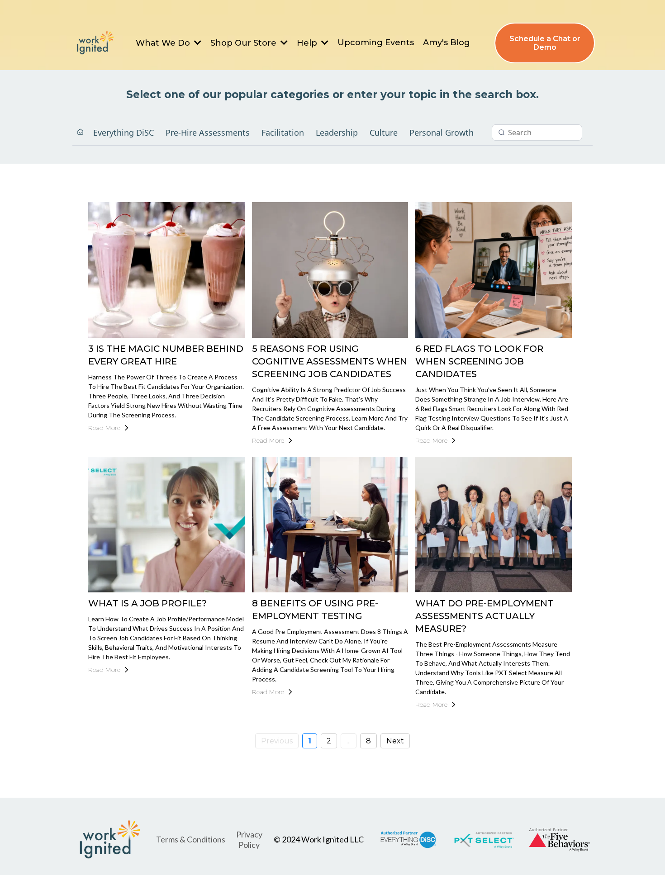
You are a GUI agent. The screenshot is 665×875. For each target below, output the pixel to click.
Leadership (337, 132)
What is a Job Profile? (147, 603)
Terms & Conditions (190, 839)
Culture (384, 132)
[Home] (80, 132)
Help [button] (308, 43)
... (349, 741)
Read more (104, 428)
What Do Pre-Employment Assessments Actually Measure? (484, 616)
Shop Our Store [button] (244, 43)
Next (395, 741)
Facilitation (282, 132)
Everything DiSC (123, 132)
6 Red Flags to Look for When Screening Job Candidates (479, 361)
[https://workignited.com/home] (94, 43)
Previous (277, 741)
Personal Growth (441, 132)
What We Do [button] (164, 43)
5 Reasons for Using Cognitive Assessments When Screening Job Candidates (329, 361)
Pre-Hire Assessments (208, 132)
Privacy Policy (249, 839)
